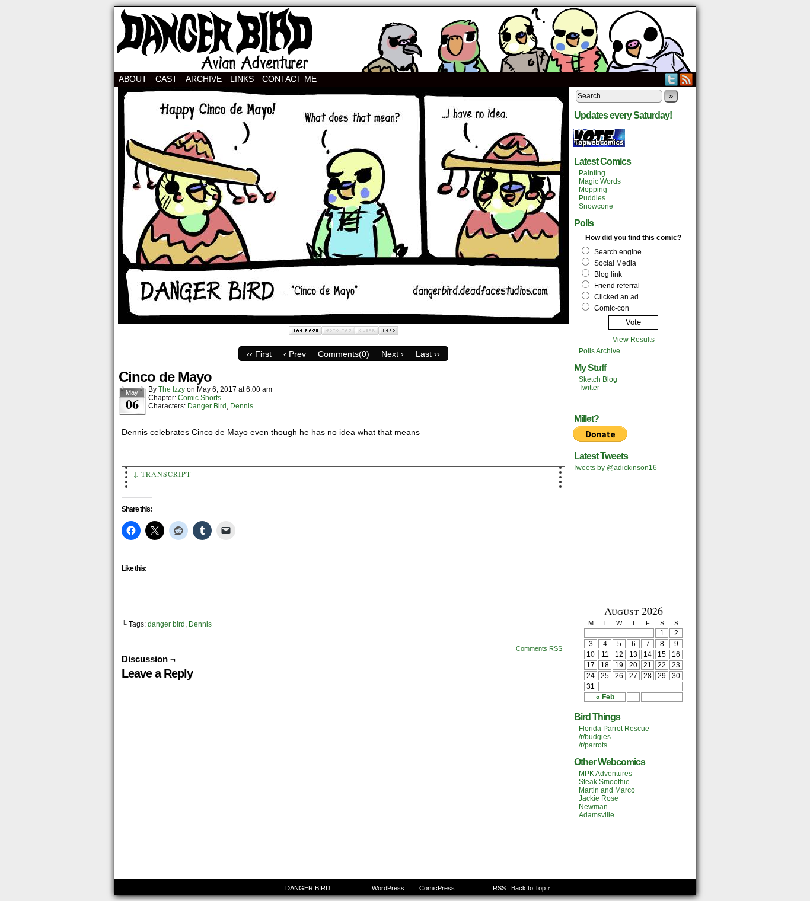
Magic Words (600, 181)
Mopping (593, 190)
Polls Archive (599, 351)
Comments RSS (539, 648)
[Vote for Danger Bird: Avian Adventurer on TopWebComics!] (599, 144)
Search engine (618, 252)
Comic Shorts (199, 398)
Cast (166, 79)
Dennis (241, 406)
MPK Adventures (605, 773)
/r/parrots (593, 745)
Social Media (615, 263)
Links (242, 79)
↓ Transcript (162, 473)
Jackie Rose (598, 798)
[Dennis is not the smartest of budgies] (343, 321)
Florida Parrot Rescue (614, 728)
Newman (593, 807)
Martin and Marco (607, 790)
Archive (204, 79)
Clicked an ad (616, 297)
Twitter (671, 79)
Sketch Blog (598, 379)
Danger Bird (207, 406)
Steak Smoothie (604, 782)
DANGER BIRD (405, 39)
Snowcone (596, 206)
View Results (634, 340)
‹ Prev (294, 354)
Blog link (608, 274)
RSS (686, 79)
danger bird (166, 624)
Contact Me (289, 79)
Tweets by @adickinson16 (615, 468)
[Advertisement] (633, 537)
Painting (592, 173)
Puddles (592, 198)
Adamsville (596, 815)
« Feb (605, 697)
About (133, 79)
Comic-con (611, 308)
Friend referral (617, 286)
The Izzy (171, 389)
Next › (392, 354)
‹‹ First (259, 354)
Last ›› (428, 354)
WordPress (388, 888)
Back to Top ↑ (531, 888)
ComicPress (437, 888)
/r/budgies (595, 737)
